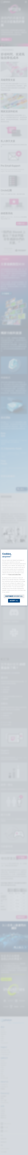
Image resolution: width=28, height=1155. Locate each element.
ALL (14, 601)
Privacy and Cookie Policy (14, 574)
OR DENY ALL (14, 596)
